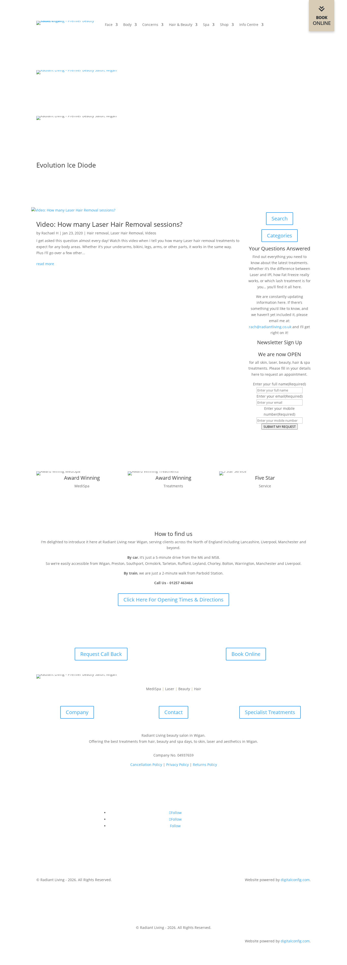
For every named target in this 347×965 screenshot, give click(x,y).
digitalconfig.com (295, 879)
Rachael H (49, 233)
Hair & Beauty (180, 25)
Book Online (245, 654)
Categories (279, 235)
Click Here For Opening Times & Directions (173, 599)
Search (280, 218)
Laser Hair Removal (127, 233)
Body (127, 25)
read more (45, 263)
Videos (150, 233)
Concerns (150, 25)
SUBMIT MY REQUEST (279, 426)
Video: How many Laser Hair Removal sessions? (109, 224)
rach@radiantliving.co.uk (270, 326)
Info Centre (248, 25)
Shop (224, 25)
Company (77, 712)
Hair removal (98, 233)
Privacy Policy (177, 764)
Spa (206, 25)
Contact (173, 712)
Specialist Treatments (270, 712)
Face (109, 25)
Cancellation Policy (146, 764)
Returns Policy (205, 764)
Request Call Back (101, 654)
